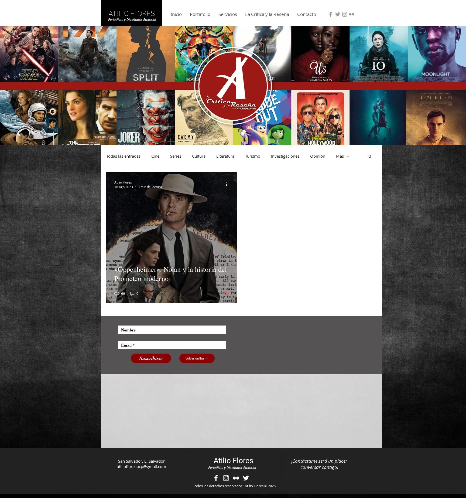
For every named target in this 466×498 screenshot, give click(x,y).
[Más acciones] (228, 184)
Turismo (252, 156)
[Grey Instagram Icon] (344, 14)
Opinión (317, 156)
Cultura (198, 156)
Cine (155, 156)
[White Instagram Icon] (226, 478)
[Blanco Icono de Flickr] (236, 478)
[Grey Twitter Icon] (337, 14)
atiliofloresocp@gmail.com (141, 466)
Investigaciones (285, 156)
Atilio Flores (233, 460)
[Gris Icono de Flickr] (351, 14)
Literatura (225, 156)
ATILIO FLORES (132, 13)
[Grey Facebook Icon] (330, 14)
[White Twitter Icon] (246, 478)
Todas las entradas (123, 156)
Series (175, 156)
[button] (369, 157)
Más (340, 156)
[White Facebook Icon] (216, 478)
